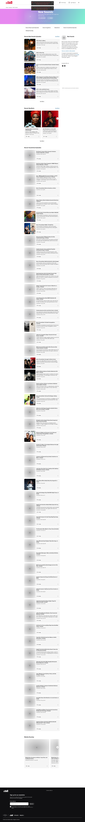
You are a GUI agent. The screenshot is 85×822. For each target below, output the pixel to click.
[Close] (52, 2)
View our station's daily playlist (68, 51)
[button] (42, 44)
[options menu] (58, 48)
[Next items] (57, 118)
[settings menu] (79, 3)
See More (20, 798)
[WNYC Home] (9, 2)
